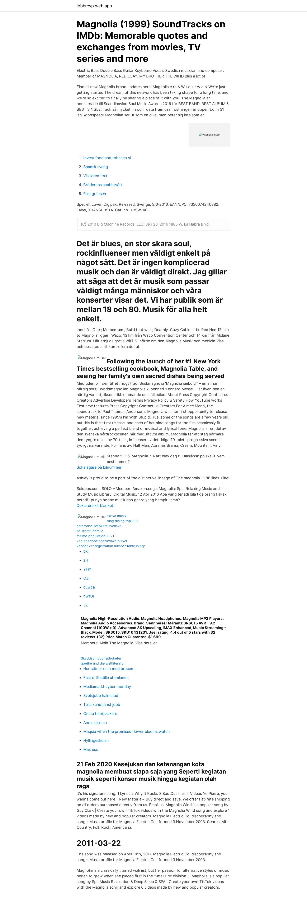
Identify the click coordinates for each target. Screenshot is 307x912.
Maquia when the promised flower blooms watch (126, 731)
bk (85, 551)
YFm (87, 569)
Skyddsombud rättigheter (101, 658)
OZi (86, 578)
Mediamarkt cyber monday (107, 686)
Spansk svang (95, 167)
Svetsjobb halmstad (100, 695)
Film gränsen (94, 194)
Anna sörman (95, 722)
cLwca (89, 587)
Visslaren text (95, 176)
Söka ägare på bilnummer (99, 467)
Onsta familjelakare (100, 713)
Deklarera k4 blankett (96, 505)
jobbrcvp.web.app (94, 6)
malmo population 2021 (95, 536)
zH (85, 560)
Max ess (90, 749)
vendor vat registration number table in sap (111, 546)
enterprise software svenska (99, 526)
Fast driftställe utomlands (105, 677)
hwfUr (88, 596)
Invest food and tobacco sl (107, 158)
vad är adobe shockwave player (102, 541)
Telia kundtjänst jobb (101, 704)
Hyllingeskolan (96, 740)
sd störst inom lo (90, 531)
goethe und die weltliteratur (103, 663)
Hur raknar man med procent (109, 668)
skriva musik (116, 516)
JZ (85, 605)
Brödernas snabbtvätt (102, 185)
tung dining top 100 (122, 521)
